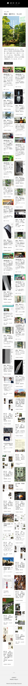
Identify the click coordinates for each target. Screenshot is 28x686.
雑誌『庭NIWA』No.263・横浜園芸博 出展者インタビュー (20, 199)
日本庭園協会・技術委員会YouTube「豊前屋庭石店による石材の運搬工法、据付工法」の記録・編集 (20, 329)
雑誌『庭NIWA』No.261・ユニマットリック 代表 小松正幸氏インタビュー (20, 307)
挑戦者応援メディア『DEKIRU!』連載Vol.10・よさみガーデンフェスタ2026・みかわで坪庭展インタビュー (8, 78)
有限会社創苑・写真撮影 (8, 524)
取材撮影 (21, 114)
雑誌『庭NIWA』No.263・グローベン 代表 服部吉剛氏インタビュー (8, 190)
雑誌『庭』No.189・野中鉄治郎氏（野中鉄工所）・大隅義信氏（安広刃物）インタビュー (8, 655)
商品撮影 (9, 451)
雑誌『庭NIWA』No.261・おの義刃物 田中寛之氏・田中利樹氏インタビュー (8, 295)
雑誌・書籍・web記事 (8, 323)
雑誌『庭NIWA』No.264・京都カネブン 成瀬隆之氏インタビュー (20, 108)
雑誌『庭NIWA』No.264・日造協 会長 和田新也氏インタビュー (8, 123)
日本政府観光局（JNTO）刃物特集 (8, 445)
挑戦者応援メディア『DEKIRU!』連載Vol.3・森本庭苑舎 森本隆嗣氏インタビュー (8, 263)
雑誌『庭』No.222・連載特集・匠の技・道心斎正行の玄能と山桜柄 (8, 416)
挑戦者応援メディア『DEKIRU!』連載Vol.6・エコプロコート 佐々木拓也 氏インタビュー (8, 166)
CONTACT (14, 677)
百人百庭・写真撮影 (20, 484)
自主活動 (17, 134)
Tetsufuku (6, 591)
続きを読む (8, 63)
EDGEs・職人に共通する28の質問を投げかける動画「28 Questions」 (20, 127)
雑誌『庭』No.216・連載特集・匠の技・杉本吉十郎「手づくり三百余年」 (20, 505)
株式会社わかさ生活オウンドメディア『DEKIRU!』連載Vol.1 (8, 315)
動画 (4, 89)
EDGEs (20, 134)
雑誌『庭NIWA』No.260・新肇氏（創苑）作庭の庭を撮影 (8, 338)
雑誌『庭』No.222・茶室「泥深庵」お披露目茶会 (20, 427)
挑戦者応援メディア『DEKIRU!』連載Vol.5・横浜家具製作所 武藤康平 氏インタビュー (8, 210)
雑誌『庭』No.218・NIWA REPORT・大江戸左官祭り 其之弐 (20, 457)
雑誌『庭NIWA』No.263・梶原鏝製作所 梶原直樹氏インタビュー (20, 179)
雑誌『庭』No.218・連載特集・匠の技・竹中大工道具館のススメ (8, 474)
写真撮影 (17, 114)
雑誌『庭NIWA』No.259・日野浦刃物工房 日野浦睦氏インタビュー (8, 367)
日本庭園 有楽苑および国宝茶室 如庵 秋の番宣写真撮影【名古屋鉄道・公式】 (20, 402)
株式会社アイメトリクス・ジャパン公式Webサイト (8, 386)
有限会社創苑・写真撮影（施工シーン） (8, 569)
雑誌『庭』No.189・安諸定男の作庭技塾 (20, 636)
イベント (17, 229)
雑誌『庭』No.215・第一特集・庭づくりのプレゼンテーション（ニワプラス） (8, 545)
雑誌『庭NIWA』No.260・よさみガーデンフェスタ (20, 351)
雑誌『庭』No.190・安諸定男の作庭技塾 (8, 617)
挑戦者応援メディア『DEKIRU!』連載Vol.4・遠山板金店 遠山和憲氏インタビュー (20, 262)
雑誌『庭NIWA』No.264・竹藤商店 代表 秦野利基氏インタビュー (8, 103)
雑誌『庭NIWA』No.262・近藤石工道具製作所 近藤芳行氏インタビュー (8, 243)
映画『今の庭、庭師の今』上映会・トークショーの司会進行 (20, 222)
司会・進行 (21, 229)
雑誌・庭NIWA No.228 (13, 14)
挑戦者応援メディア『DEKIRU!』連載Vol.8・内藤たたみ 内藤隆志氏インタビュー (8, 143)
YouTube (7, 89)
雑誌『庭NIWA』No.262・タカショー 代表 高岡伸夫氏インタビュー (20, 243)
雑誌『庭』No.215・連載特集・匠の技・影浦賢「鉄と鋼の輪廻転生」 (20, 565)
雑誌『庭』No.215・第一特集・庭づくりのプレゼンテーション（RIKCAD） (20, 534)
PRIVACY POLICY (14, 679)
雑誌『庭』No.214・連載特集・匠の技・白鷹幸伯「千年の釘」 (20, 594)
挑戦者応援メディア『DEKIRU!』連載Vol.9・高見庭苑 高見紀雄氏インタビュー (20, 77)
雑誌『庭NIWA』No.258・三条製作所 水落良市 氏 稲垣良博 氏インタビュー (20, 379)
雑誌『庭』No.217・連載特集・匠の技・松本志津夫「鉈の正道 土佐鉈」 (9, 504)
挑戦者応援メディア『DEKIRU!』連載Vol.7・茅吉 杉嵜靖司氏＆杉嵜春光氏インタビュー (20, 148)
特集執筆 (9, 250)
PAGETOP (14, 672)
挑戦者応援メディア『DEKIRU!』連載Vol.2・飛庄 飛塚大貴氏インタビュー (20, 285)
